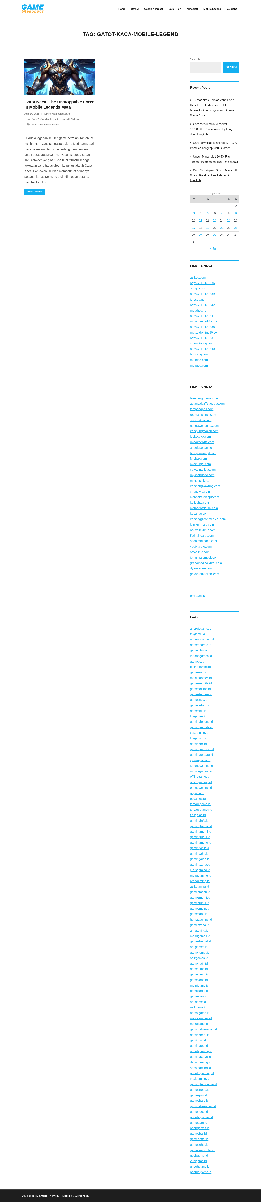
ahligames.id (199, 947)
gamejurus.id (199, 968)
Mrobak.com (198, 458)
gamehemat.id (199, 952)
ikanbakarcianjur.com (204, 497)
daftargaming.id (200, 1062)
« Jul (213, 248)
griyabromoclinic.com (204, 574)
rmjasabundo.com (202, 475)
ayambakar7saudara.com (207, 403)
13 (214, 220)
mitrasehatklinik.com (204, 508)
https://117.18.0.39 (202, 294)
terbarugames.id (201, 809)
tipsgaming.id (199, 732)
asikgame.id (198, 1007)
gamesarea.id (199, 990)
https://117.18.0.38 (202, 327)
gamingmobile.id (201, 727)
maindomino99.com (203, 321)
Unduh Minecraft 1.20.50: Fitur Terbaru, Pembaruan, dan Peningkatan (214, 159)
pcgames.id (198, 798)
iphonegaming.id (201, 765)
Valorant (75, 119)
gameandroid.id (200, 644)
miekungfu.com (200, 464)
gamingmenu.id (200, 842)
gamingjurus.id (200, 837)
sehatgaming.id (200, 1067)
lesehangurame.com (204, 398)
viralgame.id (198, 1161)
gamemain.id (199, 963)
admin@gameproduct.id (57, 113)
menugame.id (199, 1023)
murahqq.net (198, 310)
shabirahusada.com (203, 541)
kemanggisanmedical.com (208, 519)
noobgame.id (199, 1155)
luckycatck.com (200, 436)
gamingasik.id (199, 848)
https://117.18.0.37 (202, 338)
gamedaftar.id (199, 1139)
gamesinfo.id (199, 672)
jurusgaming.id (200, 870)
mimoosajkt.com (201, 480)
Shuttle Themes (48, 1195)
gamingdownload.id (203, 1029)
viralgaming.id (199, 1078)
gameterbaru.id (200, 705)
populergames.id (201, 1117)
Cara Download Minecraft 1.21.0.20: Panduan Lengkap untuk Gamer (214, 145)
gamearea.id (198, 996)
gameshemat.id (200, 941)
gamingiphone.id (201, 721)
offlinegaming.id (201, 782)
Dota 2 (35, 119)
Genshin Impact (49, 119)
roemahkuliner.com (203, 414)
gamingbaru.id (200, 1034)
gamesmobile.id (201, 683)
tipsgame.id (198, 815)
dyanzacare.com (201, 568)
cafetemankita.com (203, 469)
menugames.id (200, 936)
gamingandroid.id (202, 749)
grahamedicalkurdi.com (206, 563)
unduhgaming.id (201, 1051)
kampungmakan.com (204, 431)
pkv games (197, 595)
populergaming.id (202, 1073)
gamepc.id (197, 661)
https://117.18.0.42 (202, 305)
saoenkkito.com (200, 420)
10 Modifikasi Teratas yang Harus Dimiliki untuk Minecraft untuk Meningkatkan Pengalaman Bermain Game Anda (212, 107)
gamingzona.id (200, 864)
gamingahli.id (199, 853)
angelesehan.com (202, 447)
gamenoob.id (199, 1111)
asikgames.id (199, 958)
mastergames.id (201, 1018)
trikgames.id (198, 716)
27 (214, 234)
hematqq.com (199, 354)
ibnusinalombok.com (204, 557)
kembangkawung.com (205, 486)
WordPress (81, 1195)
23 (235, 227)
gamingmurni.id (200, 831)
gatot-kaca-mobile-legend (45, 124)
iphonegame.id (200, 760)
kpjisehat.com (199, 502)
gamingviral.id (199, 1040)
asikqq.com (198, 277)
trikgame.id (197, 634)
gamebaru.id (198, 1122)
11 (200, 220)
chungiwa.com (200, 491)
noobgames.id (199, 1128)
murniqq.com (199, 360)
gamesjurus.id (199, 903)
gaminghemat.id (201, 826)
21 (222, 227)
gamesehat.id (199, 1144)
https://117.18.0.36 (202, 283)
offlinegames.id (200, 666)
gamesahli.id (199, 914)
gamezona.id (199, 980)
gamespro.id (198, 1095)
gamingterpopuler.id (203, 1084)
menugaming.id (200, 875)
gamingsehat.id (200, 1056)
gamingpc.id (198, 743)
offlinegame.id (199, 776)
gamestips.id (198, 699)
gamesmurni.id (200, 897)
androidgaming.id (202, 639)
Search (195, 59)
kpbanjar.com (199, 513)
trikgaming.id (199, 738)
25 (201, 234)
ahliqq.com (197, 288)
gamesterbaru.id (201, 694)
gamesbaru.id (199, 1100)
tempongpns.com (201, 409)
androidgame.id (200, 628)
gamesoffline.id (200, 689)
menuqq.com (199, 365)
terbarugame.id (200, 804)
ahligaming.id (199, 930)
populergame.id (200, 1172)
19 (207, 227)
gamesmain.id (199, 908)
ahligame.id (198, 1001)
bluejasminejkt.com (203, 453)
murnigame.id (199, 985)
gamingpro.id (199, 1045)
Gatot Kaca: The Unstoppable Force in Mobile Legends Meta (59, 104)
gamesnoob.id (199, 1089)
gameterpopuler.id (202, 1150)
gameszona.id (199, 925)
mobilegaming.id (201, 771)
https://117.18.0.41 (202, 316)
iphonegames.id (201, 656)
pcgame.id (197, 793)
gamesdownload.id (203, 1106)
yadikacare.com (201, 546)
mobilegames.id (201, 677)
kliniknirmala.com (202, 524)
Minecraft (64, 119)
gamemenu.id (199, 974)
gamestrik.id (198, 710)
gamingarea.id (200, 859)
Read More (34, 191)
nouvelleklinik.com (202, 530)
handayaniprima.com (204, 425)
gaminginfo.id (199, 820)
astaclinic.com (199, 552)
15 (228, 220)
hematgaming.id (201, 919)
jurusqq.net (197, 299)
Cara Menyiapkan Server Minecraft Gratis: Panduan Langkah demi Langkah (213, 175)
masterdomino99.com (204, 332)
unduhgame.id (200, 1166)
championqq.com (201, 343)
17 (193, 227)
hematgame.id (199, 1013)
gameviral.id (198, 1133)
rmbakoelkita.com (202, 442)
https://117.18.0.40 (202, 349)
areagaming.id (200, 881)
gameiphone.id (200, 650)
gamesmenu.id (200, 892)
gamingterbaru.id (201, 754)
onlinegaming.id (201, 787)
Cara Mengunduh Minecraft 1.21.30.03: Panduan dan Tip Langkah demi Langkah (213, 129)
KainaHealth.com (202, 535)
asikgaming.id (199, 886)
